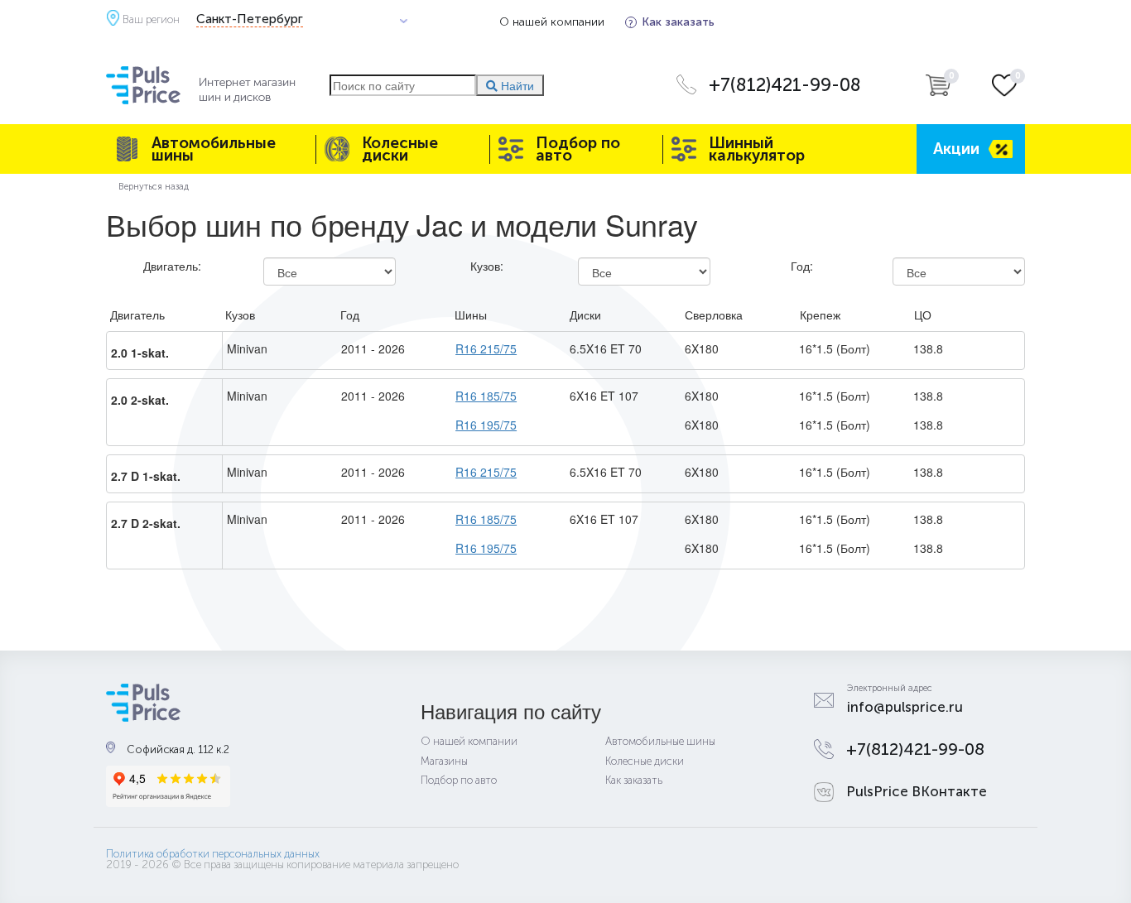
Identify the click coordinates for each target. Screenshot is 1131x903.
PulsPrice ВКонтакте (916, 791)
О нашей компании (551, 22)
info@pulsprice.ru (905, 707)
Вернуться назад (153, 186)
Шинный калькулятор (757, 149)
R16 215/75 (486, 348)
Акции (956, 148)
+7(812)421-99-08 (785, 85)
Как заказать (678, 22)
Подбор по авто (578, 149)
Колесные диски (400, 149)
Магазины (444, 761)
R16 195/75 (486, 424)
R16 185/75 (486, 395)
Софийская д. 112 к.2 (178, 749)
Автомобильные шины (214, 149)
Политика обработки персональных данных (213, 854)
